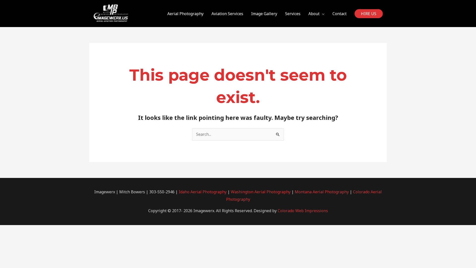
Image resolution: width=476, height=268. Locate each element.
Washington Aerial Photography (261, 192)
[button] (369, 13)
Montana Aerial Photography (322, 192)
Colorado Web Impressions (303, 210)
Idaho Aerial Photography (203, 192)
